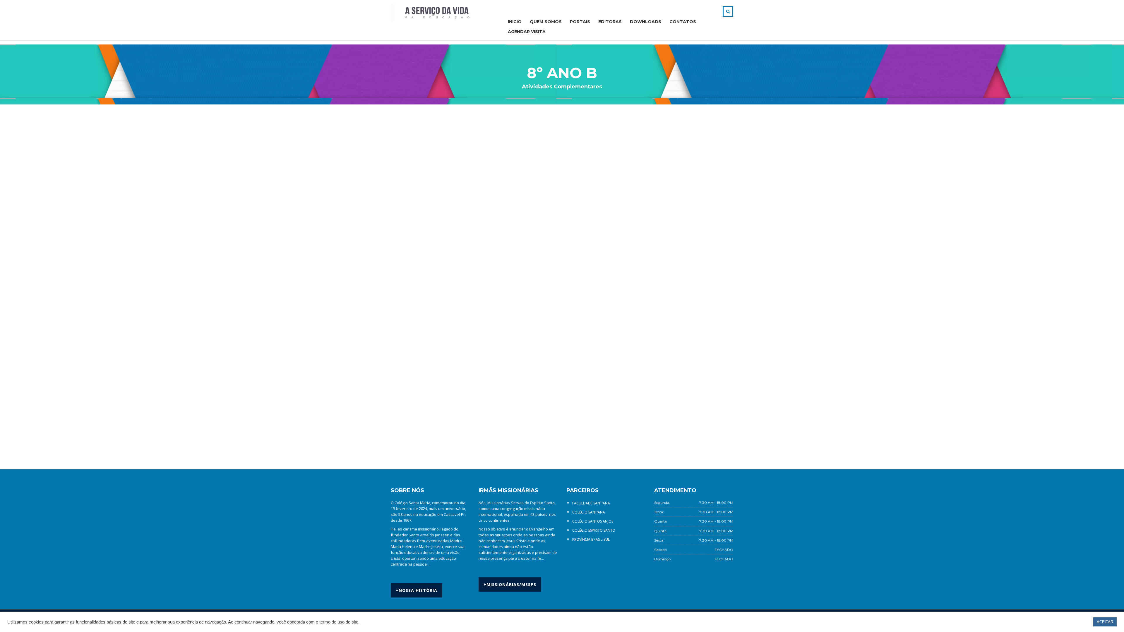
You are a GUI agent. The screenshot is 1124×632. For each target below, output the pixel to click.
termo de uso (332, 622)
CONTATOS (682, 21)
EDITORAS (610, 21)
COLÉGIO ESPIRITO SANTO (593, 530)
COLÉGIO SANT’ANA (588, 512)
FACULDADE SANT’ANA (591, 503)
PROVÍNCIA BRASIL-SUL (591, 539)
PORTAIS (580, 21)
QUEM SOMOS (546, 21)
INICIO (515, 21)
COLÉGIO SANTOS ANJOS (592, 521)
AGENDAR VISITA (527, 31)
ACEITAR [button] (1105, 622)
